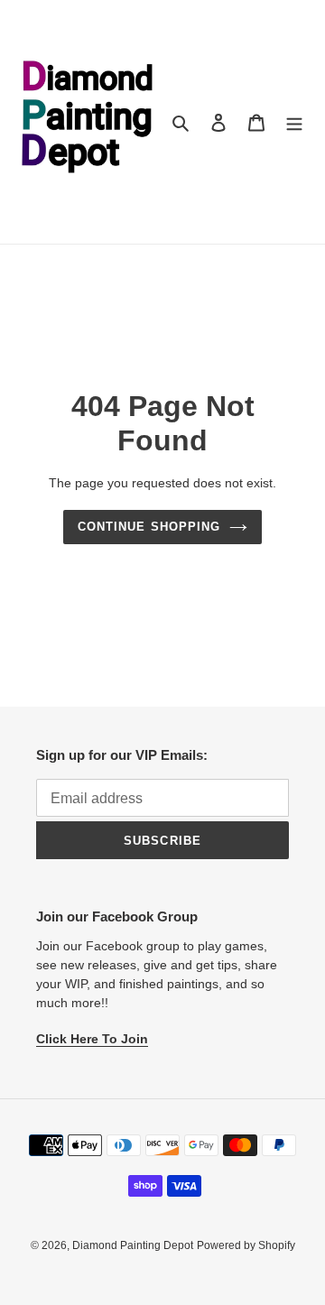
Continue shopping (149, 526)
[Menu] (294, 122)
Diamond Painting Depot (132, 1245)
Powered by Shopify (246, 1245)
